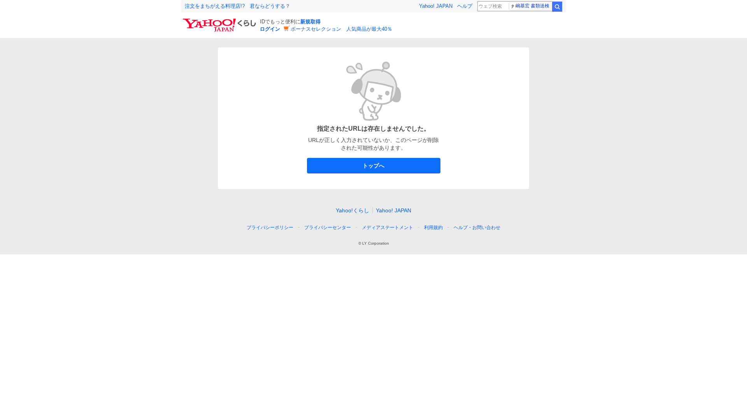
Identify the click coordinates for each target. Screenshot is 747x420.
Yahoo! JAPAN (435, 6)
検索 (557, 7)
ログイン (270, 29)
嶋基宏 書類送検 (532, 6)
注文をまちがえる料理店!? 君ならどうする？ (237, 6)
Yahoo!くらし (352, 210)
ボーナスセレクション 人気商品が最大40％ (341, 29)
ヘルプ (464, 6)
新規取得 (310, 21)
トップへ (373, 166)
